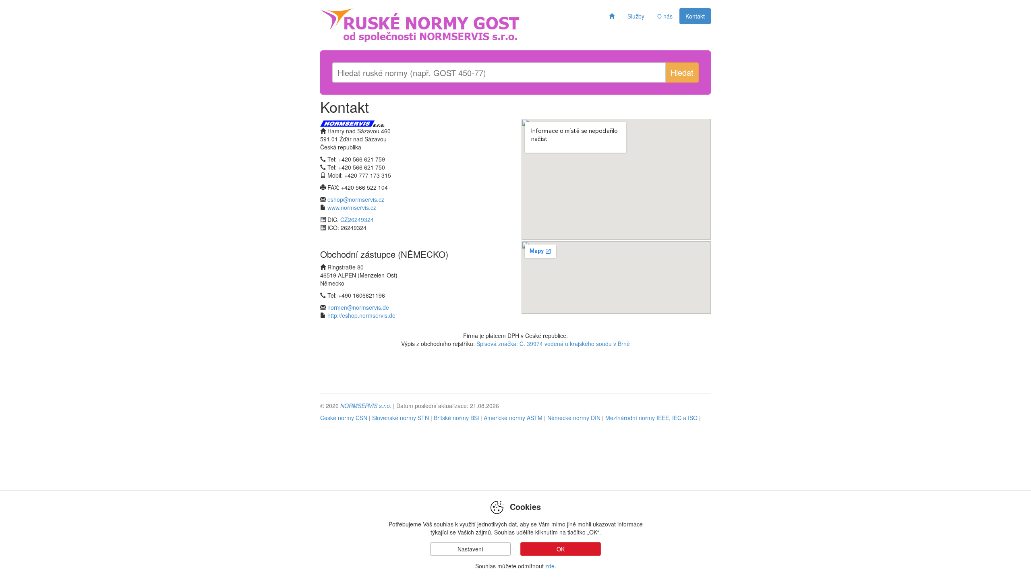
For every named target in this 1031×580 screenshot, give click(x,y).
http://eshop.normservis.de (361, 315)
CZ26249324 (357, 219)
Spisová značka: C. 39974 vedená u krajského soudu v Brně (553, 344)
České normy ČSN (343, 418)
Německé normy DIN (573, 418)
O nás (665, 16)
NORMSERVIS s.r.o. (365, 406)
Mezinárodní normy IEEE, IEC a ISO (651, 418)
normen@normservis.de (358, 307)
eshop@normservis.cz (355, 199)
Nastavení (470, 549)
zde (550, 566)
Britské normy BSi (456, 418)
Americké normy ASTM (514, 418)
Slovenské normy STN (400, 418)
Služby (635, 16)
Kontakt (695, 16)
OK (561, 549)
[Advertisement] (515, 374)
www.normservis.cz (351, 207)
